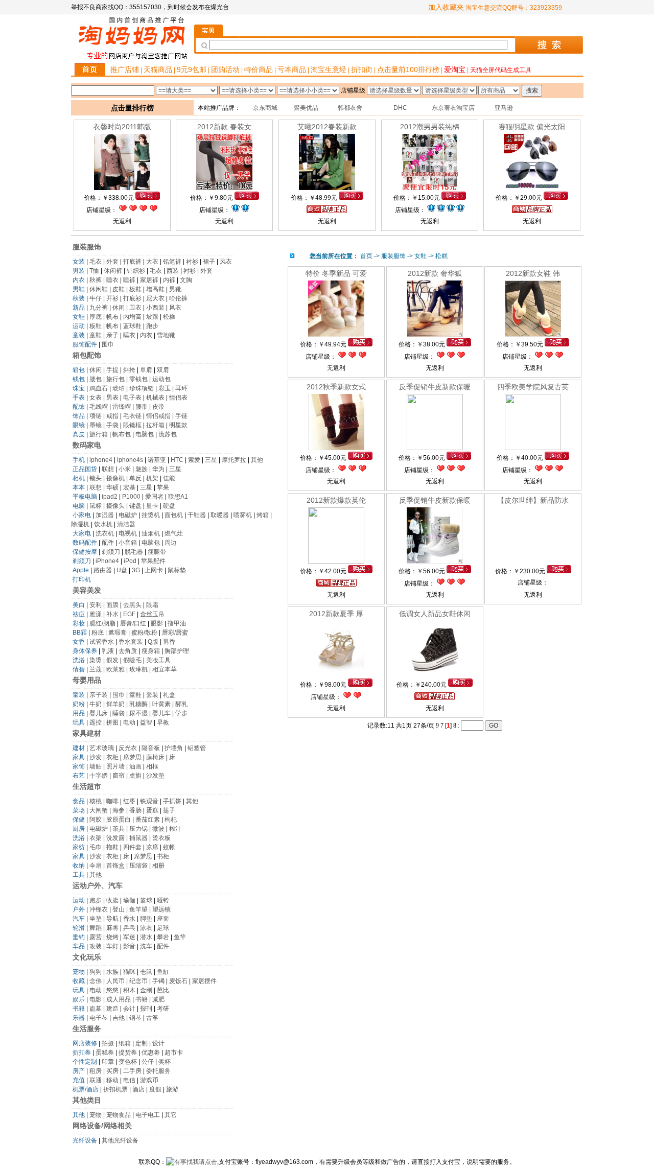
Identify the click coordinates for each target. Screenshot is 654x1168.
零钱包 (138, 379)
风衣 (226, 261)
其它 (171, 1114)
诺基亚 (157, 459)
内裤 (169, 280)
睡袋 (118, 713)
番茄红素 (147, 819)
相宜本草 (164, 669)
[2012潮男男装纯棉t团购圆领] (430, 188)
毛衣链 (132, 415)
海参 (118, 810)
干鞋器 (197, 515)
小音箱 (128, 542)
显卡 (152, 505)
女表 (95, 397)
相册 (158, 865)
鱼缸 (163, 971)
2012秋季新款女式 (336, 387)
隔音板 (151, 748)
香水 (129, 918)
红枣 (129, 801)
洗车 (146, 946)
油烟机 (151, 533)
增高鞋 (155, 289)
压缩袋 (138, 865)
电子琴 (98, 1017)
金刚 (146, 990)
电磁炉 (128, 515)
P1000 (131, 496)
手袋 (112, 425)
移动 (112, 1080)
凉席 (152, 847)
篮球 (146, 900)
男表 (112, 397)
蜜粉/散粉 (144, 632)
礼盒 (169, 694)
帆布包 (121, 434)
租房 (95, 1070)
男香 (169, 641)
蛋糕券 (105, 1052)
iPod (130, 561)
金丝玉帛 (152, 614)
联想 (108, 469)
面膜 (112, 605)
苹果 (163, 487)
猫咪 (129, 971)
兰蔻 (95, 669)
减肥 (158, 999)
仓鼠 (146, 971)
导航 (112, 918)
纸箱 (125, 1043)
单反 (135, 478)
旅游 (172, 1089)
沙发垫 (155, 775)
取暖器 (220, 515)
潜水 (146, 937)
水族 (112, 971)
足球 (163, 927)
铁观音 (149, 801)
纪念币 (138, 981)
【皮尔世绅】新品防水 (533, 500)
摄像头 (115, 505)
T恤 (94, 270)
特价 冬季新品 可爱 (336, 273)
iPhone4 (107, 561)
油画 (135, 766)
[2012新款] (224, 188)
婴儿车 (161, 713)
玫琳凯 (138, 669)
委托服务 (158, 1070)
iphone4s (130, 459)
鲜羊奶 (115, 704)
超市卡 (174, 1052)
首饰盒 (115, 865)
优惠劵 (151, 1052)
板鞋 (135, 289)
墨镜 (95, 425)
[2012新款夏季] (336, 675)
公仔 (148, 1061)
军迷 (129, 937)
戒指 (112, 415)
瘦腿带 (157, 551)
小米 (125, 469)
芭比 (163, 990)
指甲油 (177, 623)
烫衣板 (161, 838)
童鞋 (95, 335)
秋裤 (95, 280)
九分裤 (98, 307)
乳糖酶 (138, 704)
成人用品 (118, 999)
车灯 (112, 946)
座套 (163, 918)
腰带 (141, 406)
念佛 (95, 981)
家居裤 (149, 280)
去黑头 (132, 605)
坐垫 (95, 918)
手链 (181, 415)
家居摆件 (204, 981)
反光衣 (128, 748)
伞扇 (95, 865)
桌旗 (135, 775)
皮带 (158, 406)
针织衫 (136, 270)
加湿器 (105, 515)
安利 (95, 605)
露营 (95, 937)
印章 (108, 1061)
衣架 (95, 838)
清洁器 (126, 524)
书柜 (163, 856)
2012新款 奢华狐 (435, 273)
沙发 (95, 757)
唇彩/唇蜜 (175, 632)
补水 (112, 614)
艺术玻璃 (101, 748)
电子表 (132, 397)
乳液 (108, 651)
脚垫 (146, 918)
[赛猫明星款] (532, 188)
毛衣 (95, 261)
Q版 (153, 641)
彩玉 (164, 388)
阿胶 (95, 819)
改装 (95, 946)
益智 (146, 722)
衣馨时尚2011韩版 (122, 127)
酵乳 (181, 704)
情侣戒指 (158, 415)
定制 (141, 1043)
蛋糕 (152, 810)
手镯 (158, 981)
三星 (211, 459)
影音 (129, 946)
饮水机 (103, 524)
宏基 (129, 487)
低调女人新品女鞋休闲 (435, 614)
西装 (173, 270)
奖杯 (164, 1061)
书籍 (141, 999)
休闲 (118, 307)
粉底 (97, 632)
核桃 (95, 801)
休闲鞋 (98, 289)
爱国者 (154, 496)
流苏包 (167, 434)
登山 (118, 909)
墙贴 (95, 766)
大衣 (152, 261)
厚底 (95, 316)
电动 (129, 722)
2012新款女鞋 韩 (533, 273)
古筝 (152, 1017)
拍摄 (108, 1043)
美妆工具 (158, 660)
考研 (163, 1008)
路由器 (103, 570)
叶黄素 (161, 704)
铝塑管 (197, 748)
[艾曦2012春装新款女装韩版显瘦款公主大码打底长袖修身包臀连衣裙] (327, 188)
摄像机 (115, 478)
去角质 (128, 651)
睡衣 (112, 280)
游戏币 (149, 1080)
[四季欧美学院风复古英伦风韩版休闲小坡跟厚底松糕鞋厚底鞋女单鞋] (533, 448)
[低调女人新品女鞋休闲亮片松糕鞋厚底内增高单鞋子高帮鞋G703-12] (435, 675)
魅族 (141, 469)
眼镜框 (132, 425)
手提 (112, 369)
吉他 (118, 1017)
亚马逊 (504, 107)
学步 (181, 713)
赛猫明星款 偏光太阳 (532, 127)
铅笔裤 (172, 261)
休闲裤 (113, 270)
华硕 (112, 487)
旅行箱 (98, 434)
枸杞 (171, 819)
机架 (152, 478)
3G (136, 570)
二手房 (132, 1070)
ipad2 (110, 496)
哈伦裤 (178, 298)
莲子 (169, 810)
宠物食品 (118, 1114)
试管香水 (101, 641)
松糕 (169, 316)
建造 (112, 1008)
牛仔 (95, 298)
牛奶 (95, 704)
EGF (129, 614)
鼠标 (95, 505)
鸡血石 (98, 388)
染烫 (95, 660)
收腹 (112, 900)
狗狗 (95, 971)
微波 (158, 828)
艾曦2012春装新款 (327, 127)
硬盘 (169, 505)
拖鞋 (112, 847)
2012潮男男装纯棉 (429, 127)
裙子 (209, 261)
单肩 (146, 369)
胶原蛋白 (118, 819)
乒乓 (129, 927)
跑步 (152, 326)
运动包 (161, 379)
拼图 (112, 722)
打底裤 (132, 261)
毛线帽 (98, 406)
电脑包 (144, 434)
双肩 (163, 369)
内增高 (132, 316)
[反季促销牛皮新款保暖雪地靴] (435, 448)
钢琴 (135, 1017)
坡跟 (152, 316)
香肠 (135, 810)
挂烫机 (151, 515)
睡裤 (129, 280)
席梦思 (132, 757)
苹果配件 (153, 561)
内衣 (146, 335)
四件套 (132, 847)
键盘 (135, 505)
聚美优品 (306, 107)
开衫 (112, 298)
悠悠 (112, 990)
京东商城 (265, 107)
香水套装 (131, 641)
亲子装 (98, 694)
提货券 (128, 1052)
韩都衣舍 (350, 107)
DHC (400, 107)
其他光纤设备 (120, 1140)
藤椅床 (155, 757)
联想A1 (178, 496)
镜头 (95, 478)
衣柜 (112, 757)
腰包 (95, 379)
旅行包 (115, 379)
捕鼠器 (138, 838)
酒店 (138, 1089)
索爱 (194, 459)
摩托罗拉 (234, 459)
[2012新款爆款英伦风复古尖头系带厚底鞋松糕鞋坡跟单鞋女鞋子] (336, 561)
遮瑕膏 (117, 632)
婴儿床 (98, 713)
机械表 (155, 397)
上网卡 (154, 570)
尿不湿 (138, 713)
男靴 (175, 289)
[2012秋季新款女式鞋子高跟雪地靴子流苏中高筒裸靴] (336, 448)
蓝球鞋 (132, 326)
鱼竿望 (138, 909)
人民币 (115, 981)
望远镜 (161, 909)
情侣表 (178, 397)
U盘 (121, 570)
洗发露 (115, 838)
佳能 (169, 478)
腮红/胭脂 (102, 623)
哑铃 (163, 900)
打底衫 (132, 298)
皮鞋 (118, 289)
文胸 (186, 280)
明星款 (178, 425)
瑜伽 (129, 900)
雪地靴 (166, 335)
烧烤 (112, 937)
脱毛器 (134, 551)
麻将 (112, 927)
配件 (108, 542)
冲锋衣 (98, 909)
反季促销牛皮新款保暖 (435, 387)
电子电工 (147, 1114)
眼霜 (152, 605)
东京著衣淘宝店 (453, 107)
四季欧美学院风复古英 (533, 387)
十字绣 (98, 775)
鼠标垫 (177, 570)
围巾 (108, 344)
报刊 (146, 1008)
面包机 (174, 515)
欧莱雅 (115, 669)
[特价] (336, 334)
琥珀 (118, 388)
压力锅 (138, 828)
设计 (158, 1043)
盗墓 (95, 1008)
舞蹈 (95, 927)
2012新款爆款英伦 (336, 500)
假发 (112, 660)
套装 (152, 694)
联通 (95, 1080)
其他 (257, 459)
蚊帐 (169, 847)
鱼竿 (180, 937)
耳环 (181, 388)
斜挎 (129, 369)
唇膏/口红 (133, 623)
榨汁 (175, 828)
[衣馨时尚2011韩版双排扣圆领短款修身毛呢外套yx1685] (122, 188)
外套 (112, 261)
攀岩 (163, 937)
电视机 (128, 533)
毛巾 (95, 847)
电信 (129, 1080)
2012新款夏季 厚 (336, 614)
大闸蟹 (98, 810)
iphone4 (100, 459)
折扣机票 (115, 1089)
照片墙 (115, 766)
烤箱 (262, 515)
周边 (171, 542)
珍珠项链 (141, 388)
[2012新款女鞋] (533, 334)
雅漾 (95, 614)
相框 (152, 766)
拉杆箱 (155, 425)
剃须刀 (111, 551)
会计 (129, 1008)
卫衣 (135, 307)
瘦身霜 (151, 651)
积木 (129, 990)
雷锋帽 (121, 406)
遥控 (95, 722)
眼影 (157, 623)
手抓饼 (172, 801)
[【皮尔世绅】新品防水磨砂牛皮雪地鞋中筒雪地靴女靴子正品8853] (533, 561)
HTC (177, 459)
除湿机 (80, 524)
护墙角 (174, 748)
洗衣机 (105, 533)
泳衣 (146, 927)
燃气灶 (174, 533)
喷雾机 (242, 515)
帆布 (112, 316)
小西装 (155, 307)
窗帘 (118, 775)
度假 (155, 1089)
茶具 (118, 828)
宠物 (95, 1114)
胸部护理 (177, 651)
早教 (163, 722)
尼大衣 (155, 298)
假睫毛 (132, 660)
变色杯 (128, 1061)
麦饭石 (178, 981)
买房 (112, 1070)
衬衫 (192, 261)
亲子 (112, 335)
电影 (95, 999)
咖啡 (112, 801)
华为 (158, 469)
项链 (95, 415)
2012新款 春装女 (224, 127)
